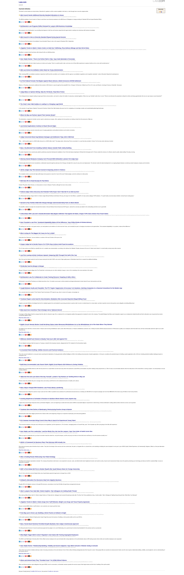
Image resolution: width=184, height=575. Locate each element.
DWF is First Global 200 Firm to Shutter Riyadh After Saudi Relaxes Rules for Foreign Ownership (50, 469)
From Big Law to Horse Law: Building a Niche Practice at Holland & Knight (43, 513)
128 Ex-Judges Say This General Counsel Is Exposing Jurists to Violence (42, 170)
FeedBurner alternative (53, 571)
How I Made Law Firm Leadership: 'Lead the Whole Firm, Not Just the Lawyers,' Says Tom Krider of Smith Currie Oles (56, 431)
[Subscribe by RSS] (30, 22)
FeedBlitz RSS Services (36, 571)
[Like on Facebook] (23, 22)
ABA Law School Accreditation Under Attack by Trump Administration (41, 70)
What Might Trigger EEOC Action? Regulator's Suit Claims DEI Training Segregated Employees (49, 535)
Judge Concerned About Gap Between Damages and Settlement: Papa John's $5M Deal (47, 137)
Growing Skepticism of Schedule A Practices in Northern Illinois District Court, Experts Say (48, 398)
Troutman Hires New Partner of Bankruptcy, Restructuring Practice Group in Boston (46, 409)
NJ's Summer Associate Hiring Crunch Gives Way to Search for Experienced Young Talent (48, 420)
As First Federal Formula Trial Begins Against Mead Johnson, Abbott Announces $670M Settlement (50, 81)
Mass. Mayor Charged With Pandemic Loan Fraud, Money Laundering (41, 387)
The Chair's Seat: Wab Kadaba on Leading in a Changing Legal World (41, 104)
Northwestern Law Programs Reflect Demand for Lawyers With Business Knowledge (46, 26)
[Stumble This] (27, 22)
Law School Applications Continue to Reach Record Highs (38, 126)
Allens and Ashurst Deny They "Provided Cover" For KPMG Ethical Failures (43, 560)
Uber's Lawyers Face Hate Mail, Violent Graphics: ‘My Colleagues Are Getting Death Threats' (48, 491)
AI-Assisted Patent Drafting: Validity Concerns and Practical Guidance (41, 350)
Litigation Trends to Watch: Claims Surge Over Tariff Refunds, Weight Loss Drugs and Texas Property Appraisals (55, 502)
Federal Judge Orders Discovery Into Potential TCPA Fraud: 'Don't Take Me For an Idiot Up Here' (49, 192)
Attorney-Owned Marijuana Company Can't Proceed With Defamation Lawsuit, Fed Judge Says (49, 159)
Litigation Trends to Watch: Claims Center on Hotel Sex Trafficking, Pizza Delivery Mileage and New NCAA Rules (54, 48)
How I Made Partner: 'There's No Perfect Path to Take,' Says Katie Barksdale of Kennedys (47, 59)
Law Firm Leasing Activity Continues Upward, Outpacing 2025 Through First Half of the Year (48, 255)
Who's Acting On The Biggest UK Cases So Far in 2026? (37, 233)
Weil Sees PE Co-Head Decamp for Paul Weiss (34, 181)
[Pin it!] (25, 22)
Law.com (22, 2)
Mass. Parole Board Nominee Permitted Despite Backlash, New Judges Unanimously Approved (49, 524)
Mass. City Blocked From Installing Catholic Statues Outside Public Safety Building (45, 148)
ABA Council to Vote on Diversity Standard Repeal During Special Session (43, 37)
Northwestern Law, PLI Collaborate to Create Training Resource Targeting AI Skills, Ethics (47, 277)
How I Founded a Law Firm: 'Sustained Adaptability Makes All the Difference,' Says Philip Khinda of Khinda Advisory (56, 222)
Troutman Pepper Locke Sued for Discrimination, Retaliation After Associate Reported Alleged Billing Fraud (53, 299)
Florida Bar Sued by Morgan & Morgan (32, 266)
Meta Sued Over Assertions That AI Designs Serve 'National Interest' (41, 310)
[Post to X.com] (29, 22)
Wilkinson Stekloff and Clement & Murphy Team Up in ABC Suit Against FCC (43, 339)
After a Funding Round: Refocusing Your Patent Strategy (37, 457)
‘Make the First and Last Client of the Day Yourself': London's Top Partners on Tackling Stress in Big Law (52, 376)
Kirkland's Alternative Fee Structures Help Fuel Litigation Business (40, 480)
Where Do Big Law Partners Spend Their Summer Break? (37, 115)
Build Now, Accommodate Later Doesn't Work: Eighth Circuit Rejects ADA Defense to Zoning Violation (51, 364)
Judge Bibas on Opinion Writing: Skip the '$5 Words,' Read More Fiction (42, 92)
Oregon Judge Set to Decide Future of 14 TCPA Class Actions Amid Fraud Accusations (46, 244)
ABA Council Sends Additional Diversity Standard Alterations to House (42, 15)
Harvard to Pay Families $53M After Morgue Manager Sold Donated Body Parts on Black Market (49, 202)
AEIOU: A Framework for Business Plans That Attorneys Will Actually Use (42, 442)
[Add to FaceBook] (19, 22)
